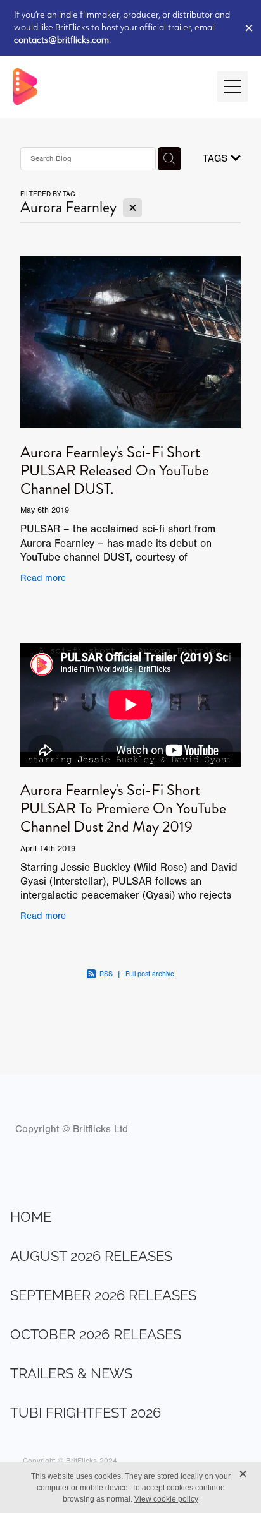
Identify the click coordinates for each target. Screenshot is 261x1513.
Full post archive (149, 974)
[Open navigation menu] (232, 86)
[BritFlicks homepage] (109, 86)
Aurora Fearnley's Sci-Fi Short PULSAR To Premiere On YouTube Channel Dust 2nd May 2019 (123, 808)
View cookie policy (166, 1499)
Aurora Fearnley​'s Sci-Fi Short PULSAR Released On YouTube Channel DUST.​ (114, 470)
